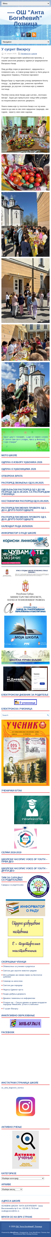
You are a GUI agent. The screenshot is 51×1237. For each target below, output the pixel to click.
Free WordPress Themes (38, 1232)
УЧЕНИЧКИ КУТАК (11, 790)
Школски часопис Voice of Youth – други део (24, 869)
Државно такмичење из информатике (19, 998)
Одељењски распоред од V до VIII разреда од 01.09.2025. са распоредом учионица (25, 491)
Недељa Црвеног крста (13, 990)
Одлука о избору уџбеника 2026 (21, 462)
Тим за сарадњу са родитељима (12, 878)
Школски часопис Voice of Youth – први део (24, 860)
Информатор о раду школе (18, 533)
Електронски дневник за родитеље (24, 695)
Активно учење (11, 1127)
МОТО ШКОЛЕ (9, 455)
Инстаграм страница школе (19, 1083)
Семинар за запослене (13, 981)
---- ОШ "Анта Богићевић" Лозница (25, 18)
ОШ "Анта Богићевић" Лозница (29, 1226)
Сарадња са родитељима (12, 885)
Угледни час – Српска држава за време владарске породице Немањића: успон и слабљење (25, 1003)
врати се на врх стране (16, 1217)
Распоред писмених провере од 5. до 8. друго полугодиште (23, 518)
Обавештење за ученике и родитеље (19, 966)
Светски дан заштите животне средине (20, 971)
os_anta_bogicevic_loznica (12, 1088)
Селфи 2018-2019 (11, 852)
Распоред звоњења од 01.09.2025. (22, 483)
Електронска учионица (16, 709)
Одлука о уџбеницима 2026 (18, 469)
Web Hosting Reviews (30, 1234)
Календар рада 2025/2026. (17, 526)
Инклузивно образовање (18, 1015)
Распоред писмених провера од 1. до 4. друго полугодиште (23, 509)
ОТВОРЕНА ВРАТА (12, 476)
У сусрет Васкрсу (10, 1009)
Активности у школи (29, 54)
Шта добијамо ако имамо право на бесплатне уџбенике (22, 976)
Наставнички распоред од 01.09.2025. (25, 501)
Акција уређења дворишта (14, 994)
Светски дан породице (12, 985)
